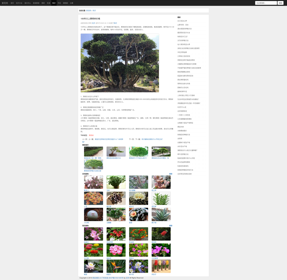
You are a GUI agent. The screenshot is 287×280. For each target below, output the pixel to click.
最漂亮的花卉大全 (183, 32)
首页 (12, 3)
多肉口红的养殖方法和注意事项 (188, 48)
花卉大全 (19, 3)
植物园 (65, 3)
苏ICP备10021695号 (116, 278)
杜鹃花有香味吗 (182, 166)
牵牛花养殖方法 (182, 154)
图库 (43, 3)
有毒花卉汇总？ (182, 36)
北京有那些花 (182, 111)
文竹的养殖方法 (182, 40)
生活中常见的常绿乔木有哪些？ (188, 99)
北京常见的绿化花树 (184, 174)
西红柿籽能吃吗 (182, 79)
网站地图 (95, 278)
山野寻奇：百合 (182, 25)
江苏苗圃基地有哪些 (184, 119)
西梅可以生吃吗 (182, 87)
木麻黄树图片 (182, 130)
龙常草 (179, 138)
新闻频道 (36, 3)
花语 (48, 3)
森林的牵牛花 (182, 91)
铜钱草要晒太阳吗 (183, 72)
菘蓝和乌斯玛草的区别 (185, 76)
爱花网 (5, 2)
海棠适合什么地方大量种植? (187, 150)
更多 (170, 174)
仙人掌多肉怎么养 (183, 44)
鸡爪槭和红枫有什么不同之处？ (153, 139)
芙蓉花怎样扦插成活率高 (186, 60)
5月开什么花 (181, 107)
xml (100, 278)
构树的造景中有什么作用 (186, 158)
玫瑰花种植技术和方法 (185, 170)
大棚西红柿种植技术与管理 (186, 64)
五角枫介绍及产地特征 (185, 123)
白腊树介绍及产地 (183, 142)
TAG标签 (105, 278)
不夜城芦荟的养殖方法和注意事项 (189, 68)
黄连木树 (180, 127)
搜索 (280, 3)
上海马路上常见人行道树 (186, 95)
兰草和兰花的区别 (183, 56)
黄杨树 (91, 135)
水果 (71, 3)
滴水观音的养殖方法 (184, 28)
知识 (53, 3)
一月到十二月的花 (183, 115)
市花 (59, 3)
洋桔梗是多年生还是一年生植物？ (189, 103)
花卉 (93, 23)
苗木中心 (28, 3)
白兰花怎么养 (182, 21)
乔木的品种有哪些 (183, 162)
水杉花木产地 (182, 146)
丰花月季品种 (182, 52)
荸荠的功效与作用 (183, 83)
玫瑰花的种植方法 (183, 134)
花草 (127, 278)
